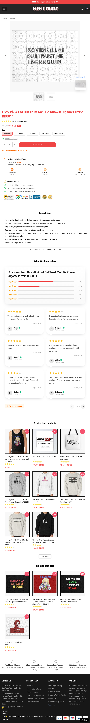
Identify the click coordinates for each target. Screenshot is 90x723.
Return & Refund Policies (57, 695)
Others (12, 18)
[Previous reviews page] (72, 406)
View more (45, 556)
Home (4, 18)
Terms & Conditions (34, 689)
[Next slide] (84, 56)
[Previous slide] (5, 56)
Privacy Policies (32, 692)
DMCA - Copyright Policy (35, 695)
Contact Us (52, 698)
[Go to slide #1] (39, 96)
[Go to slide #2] (51, 96)
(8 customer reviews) (19, 121)
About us (30, 686)
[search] (82, 9)
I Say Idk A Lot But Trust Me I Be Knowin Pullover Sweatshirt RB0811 (16, 542)
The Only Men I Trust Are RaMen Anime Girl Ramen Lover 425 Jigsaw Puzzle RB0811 (44, 601)
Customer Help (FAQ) (56, 702)
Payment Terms (54, 692)
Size (3, 130)
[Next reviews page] (83, 406)
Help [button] (85, 720)
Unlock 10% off (5, 712)
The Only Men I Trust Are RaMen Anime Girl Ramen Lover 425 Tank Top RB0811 (17, 459)
